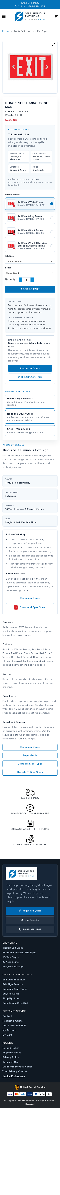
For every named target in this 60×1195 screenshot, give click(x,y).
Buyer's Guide (10, 993)
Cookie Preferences (13, 1076)
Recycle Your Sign (13, 966)
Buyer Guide (29, 755)
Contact (7, 1016)
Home (5, 31)
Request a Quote (30, 368)
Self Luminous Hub (13, 979)
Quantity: (10, 279)
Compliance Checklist (15, 1003)
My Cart (7, 1034)
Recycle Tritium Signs (30, 772)
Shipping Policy (11, 1052)
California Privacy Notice (17, 1066)
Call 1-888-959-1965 (30, 377)
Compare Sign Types (30, 763)
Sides (8, 267)
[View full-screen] (54, 45)
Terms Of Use (10, 1061)
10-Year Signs (10, 957)
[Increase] (32, 279)
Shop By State (11, 998)
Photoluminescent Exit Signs (19, 952)
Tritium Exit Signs (12, 947)
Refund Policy (10, 1047)
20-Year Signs (10, 961)
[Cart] (53, 16)
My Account (9, 1030)
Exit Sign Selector (12, 984)
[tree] (30, 67)
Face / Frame (12, 194)
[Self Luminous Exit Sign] (29, 16)
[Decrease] (20, 279)
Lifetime (9, 256)
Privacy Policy (10, 1057)
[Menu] (6, 16)
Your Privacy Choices (15, 1071)
